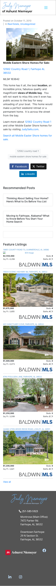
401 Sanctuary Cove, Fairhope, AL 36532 (23, 324)
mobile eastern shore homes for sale (28, 156)
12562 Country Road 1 (38, 121)
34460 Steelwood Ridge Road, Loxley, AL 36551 (26, 429)
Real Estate (13, 24)
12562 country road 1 (28, 151)
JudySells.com (29, 129)
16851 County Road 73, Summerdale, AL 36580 (26, 249)
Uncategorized (27, 24)
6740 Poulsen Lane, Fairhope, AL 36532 (22, 377)
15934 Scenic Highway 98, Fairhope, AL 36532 (25, 272)
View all (7, 481)
